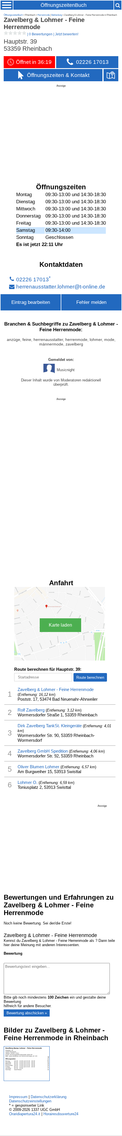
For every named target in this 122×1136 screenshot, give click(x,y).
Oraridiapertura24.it (24, 1114)
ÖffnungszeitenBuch (64, 5)
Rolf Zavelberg (31, 710)
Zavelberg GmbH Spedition (43, 751)
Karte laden (60, 625)
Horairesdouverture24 (60, 1114)
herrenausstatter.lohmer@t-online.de (60, 286)
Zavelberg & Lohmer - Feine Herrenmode (56, 689)
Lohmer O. (27, 782)
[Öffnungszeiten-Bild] (27, 1080)
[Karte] (111, 75)
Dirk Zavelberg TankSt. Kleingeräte (50, 725)
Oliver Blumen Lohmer (38, 766)
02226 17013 (32, 280)
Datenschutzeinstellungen (30, 1101)
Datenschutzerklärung (48, 1097)
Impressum (18, 1097)
